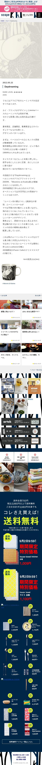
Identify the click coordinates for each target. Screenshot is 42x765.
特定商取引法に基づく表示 (21, 755)
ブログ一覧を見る (36, 370)
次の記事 (4, 295)
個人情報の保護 (21, 759)
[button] (39, 15)
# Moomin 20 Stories (9, 283)
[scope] (6, 15)
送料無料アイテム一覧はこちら (21, 742)
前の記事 (37, 295)
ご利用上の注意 (21, 757)
